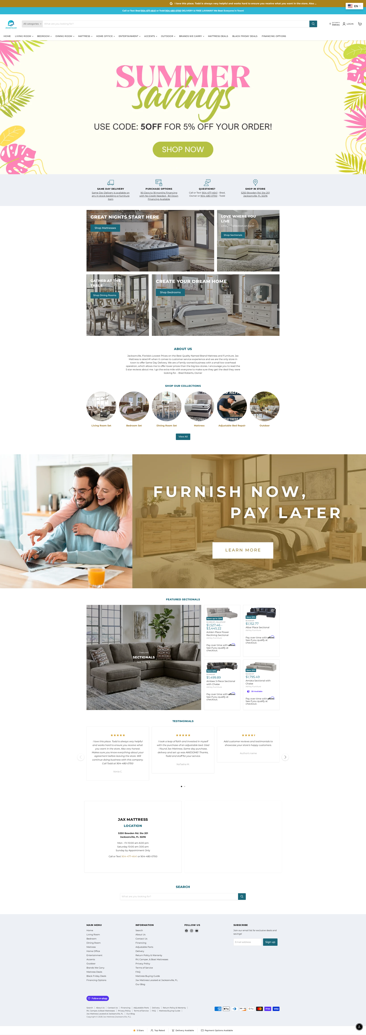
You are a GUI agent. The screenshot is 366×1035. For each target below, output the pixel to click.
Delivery (140, 950)
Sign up (270, 941)
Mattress (84, 36)
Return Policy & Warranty (149, 954)
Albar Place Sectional (257, 627)
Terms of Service (144, 967)
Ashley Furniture (214, 637)
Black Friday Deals (244, 36)
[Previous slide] (8, 107)
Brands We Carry (191, 36)
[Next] (285, 756)
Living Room (23, 36)
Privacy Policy (143, 963)
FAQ (138, 971)
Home (7, 36)
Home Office (104, 36)
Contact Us (141, 938)
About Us (140, 934)
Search (139, 930)
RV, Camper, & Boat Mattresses (152, 959)
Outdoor (167, 36)
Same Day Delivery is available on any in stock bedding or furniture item (111, 195)
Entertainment (129, 36)
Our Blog (140, 984)
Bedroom (43, 36)
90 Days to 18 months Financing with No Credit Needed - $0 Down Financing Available (158, 195)
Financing (141, 942)
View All (183, 436)
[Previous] (80, 756)
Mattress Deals (218, 36)
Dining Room (64, 36)
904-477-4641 (148, 10)
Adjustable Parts (144, 946)
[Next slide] (358, 107)
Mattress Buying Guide (148, 975)
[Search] (313, 24)
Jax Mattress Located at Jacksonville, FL (157, 979)
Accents (149, 36)
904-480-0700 (173, 10)
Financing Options (274, 36)
